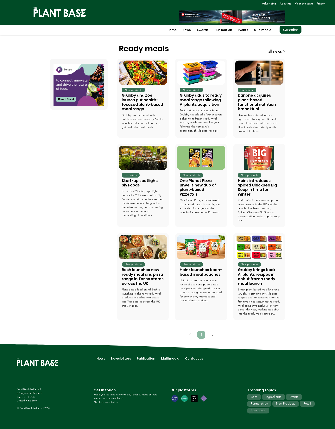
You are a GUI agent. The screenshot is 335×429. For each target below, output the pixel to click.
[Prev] (190, 335)
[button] (186, 30)
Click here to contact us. (106, 402)
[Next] (212, 335)
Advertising (270, 3)
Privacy (321, 3)
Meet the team (304, 3)
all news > (276, 51)
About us (286, 3)
